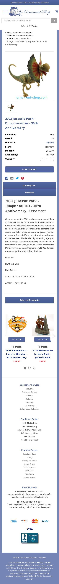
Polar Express (29, 467)
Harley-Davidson (29, 460)
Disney (29, 457)
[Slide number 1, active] (25, 368)
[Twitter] (17, 178)
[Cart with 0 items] (56, 11)
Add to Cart (16, 339)
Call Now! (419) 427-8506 (29, 2)
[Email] (11, 178)
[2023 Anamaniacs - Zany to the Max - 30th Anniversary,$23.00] (17, 324)
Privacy (29, 395)
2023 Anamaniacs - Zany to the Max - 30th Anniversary (16, 354)
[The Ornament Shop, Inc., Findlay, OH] (29, 538)
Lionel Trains (29, 464)
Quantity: (10, 158)
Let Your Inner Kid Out (29, 502)
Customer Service (29, 392)
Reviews (29, 192)
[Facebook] (6, 178)
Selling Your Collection (29, 409)
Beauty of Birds (29, 454)
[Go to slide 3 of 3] (6, 336)
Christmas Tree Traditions (29, 491)
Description (29, 185)
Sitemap (42, 557)
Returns (29, 399)
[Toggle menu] (4, 12)
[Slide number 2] (29, 368)
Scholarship (29, 405)
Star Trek (29, 470)
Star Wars (29, 474)
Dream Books (29, 477)
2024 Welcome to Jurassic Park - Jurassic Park (42, 354)
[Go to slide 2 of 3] (53, 336)
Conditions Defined (29, 440)
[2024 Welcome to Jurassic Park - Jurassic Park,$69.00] (43, 324)
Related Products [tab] (29, 299)
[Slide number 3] (34, 368)
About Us (29, 389)
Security (29, 402)
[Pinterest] (22, 178)
